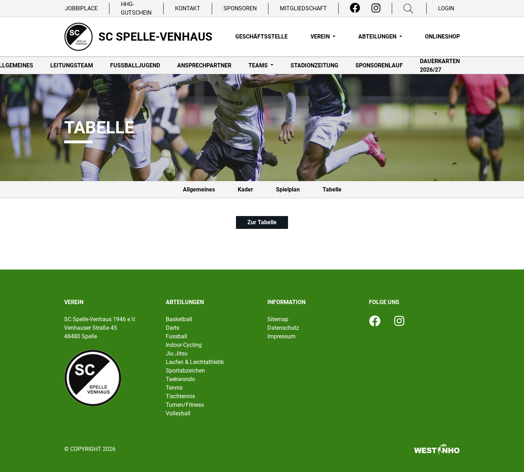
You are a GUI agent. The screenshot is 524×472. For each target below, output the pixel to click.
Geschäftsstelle (261, 36)
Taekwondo (180, 379)
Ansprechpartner (204, 65)
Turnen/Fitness (185, 404)
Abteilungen (378, 36)
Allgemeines (199, 189)
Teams (258, 65)
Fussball (176, 336)
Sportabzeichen (185, 370)
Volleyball (178, 413)
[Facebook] (355, 8)
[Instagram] (376, 8)
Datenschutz (283, 327)
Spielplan (288, 189)
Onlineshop (442, 36)
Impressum (281, 336)
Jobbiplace (81, 8)
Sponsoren (240, 8)
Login (446, 8)
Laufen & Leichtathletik (195, 362)
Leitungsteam (71, 65)
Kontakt (187, 8)
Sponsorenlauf (379, 65)
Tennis (174, 387)
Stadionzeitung (314, 65)
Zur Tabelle (262, 222)
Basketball (179, 319)
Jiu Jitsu (176, 353)
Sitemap (277, 319)
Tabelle (332, 189)
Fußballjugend (135, 65)
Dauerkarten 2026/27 (440, 65)
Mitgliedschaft (303, 8)
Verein (320, 36)
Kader (245, 189)
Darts (172, 327)
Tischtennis (180, 396)
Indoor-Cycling (184, 345)
